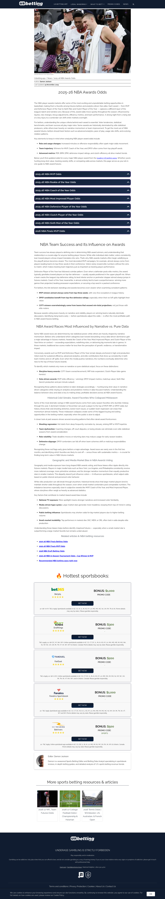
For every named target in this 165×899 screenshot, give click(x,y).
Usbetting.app (40, 78)
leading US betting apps (107, 158)
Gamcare (63, 867)
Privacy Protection (78, 886)
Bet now (82, 603)
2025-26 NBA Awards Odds (64, 78)
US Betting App (60, 4)
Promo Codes (114, 4)
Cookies (91, 886)
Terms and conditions (59, 886)
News (125, 4)
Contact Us (111, 886)
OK (150, 894)
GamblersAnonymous (74, 867)
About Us (100, 886)
